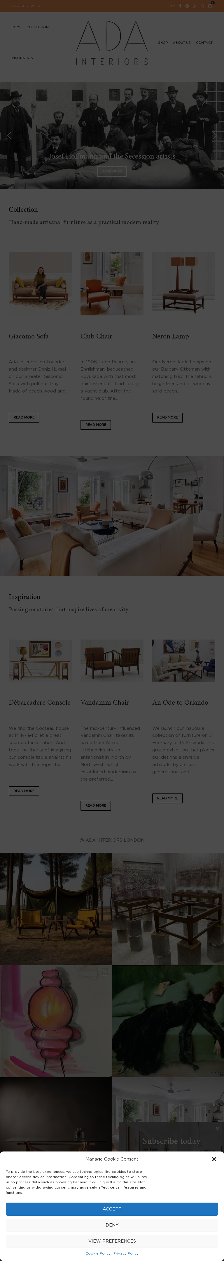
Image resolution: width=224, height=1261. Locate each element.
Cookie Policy (98, 1253)
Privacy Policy (126, 1253)
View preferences (112, 1241)
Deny (112, 1225)
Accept (112, 1209)
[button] (214, 1159)
